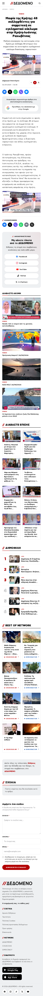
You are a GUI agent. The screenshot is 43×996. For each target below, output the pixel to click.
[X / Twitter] (10, 92)
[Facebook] (4, 92)
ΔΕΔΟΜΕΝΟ (9, 771)
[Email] (26, 224)
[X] (22, 991)
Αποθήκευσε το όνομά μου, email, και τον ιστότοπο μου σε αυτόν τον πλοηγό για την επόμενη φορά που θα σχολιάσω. (21, 859)
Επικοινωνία (6, 932)
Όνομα (6, 836)
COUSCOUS (7, 946)
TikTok (23, 276)
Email (5, 847)
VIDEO (12, 9)
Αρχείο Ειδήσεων (9, 913)
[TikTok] (16, 991)
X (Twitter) (22, 282)
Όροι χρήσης (7, 928)
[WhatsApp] (15, 92)
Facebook (23, 257)
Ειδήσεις (31, 763)
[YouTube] (28, 991)
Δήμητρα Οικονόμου (10, 81)
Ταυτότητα (6, 917)
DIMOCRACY (7, 950)
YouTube (23, 269)
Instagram (23, 263)
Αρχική (5, 9)
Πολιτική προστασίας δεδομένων (15, 924)
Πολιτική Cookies (8, 921)
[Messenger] (26, 92)
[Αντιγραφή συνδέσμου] (32, 224)
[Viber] (21, 92)
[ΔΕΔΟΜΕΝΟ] (21, 3)
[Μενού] (3, 3)
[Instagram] (10, 991)
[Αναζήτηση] (39, 3)
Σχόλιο (6, 815)
